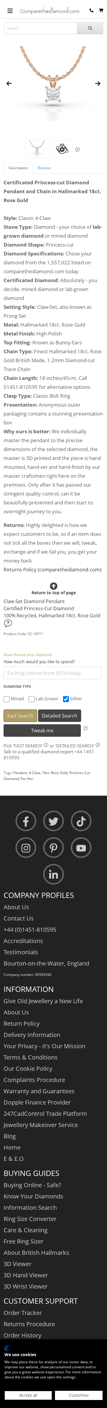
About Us (16, 907)
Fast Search (20, 715)
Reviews (44, 167)
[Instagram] (26, 848)
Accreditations (23, 941)
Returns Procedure (29, 1324)
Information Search (30, 1208)
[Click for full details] (8, 623)
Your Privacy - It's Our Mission (44, 1046)
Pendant (20, 772)
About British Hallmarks (36, 1253)
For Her (27, 778)
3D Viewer (18, 1264)
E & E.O (14, 1159)
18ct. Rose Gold (54, 772)
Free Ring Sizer (23, 1241)
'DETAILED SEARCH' (74, 746)
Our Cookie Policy (28, 1069)
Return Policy (22, 1023)
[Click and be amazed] (62, 149)
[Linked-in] (53, 874)
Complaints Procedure (34, 1080)
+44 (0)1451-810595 (30, 930)
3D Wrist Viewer (26, 1286)
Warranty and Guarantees (39, 1091)
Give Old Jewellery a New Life (43, 1001)
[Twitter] (53, 821)
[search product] (90, 28)
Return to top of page (54, 592)
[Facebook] (26, 821)
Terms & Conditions (31, 1057)
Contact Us (19, 918)
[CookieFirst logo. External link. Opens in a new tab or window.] (6, 1348)
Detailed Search (59, 715)
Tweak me (42, 730)
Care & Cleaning (26, 1230)
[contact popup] (91, 10)
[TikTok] (81, 821)
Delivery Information (32, 1035)
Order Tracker (23, 1313)
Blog (10, 1136)
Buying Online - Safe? (32, 1185)
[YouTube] (81, 848)
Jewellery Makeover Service (41, 1125)
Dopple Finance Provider (37, 1102)
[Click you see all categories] (10, 10)
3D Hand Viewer (26, 1275)
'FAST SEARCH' (28, 746)
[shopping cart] (101, 10)
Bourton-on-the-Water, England (46, 963)
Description (18, 167)
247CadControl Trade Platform (45, 1114)
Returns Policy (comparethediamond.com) (52, 569)
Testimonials (21, 952)
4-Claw (34, 772)
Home (12, 1147)
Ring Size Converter (30, 1219)
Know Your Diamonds (33, 1196)
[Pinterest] (53, 848)
